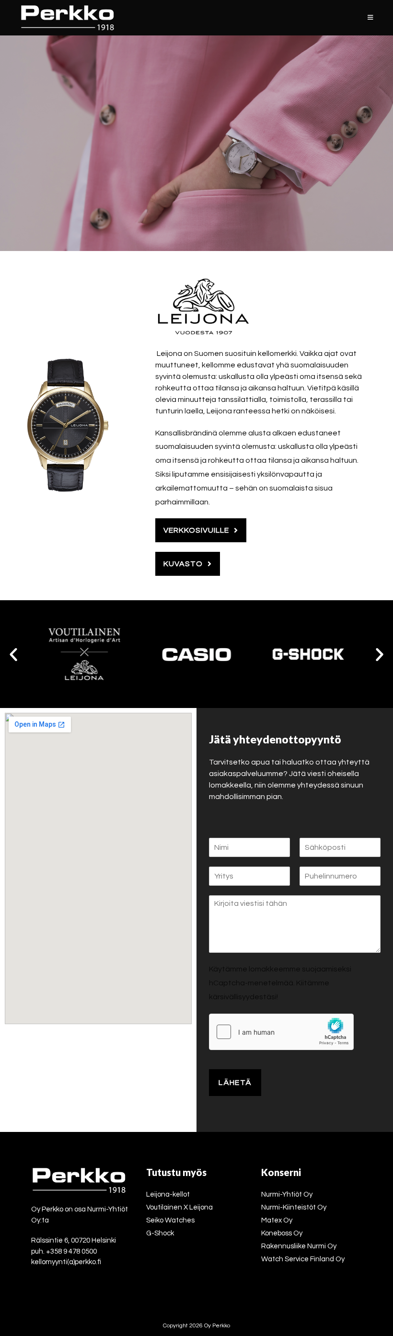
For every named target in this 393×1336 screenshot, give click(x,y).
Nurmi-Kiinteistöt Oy (293, 1207)
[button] (13, 654)
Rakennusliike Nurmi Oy (298, 1246)
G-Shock (160, 1233)
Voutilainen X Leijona (179, 1207)
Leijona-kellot (168, 1194)
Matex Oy (276, 1220)
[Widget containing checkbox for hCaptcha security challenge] (281, 1032)
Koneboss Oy (281, 1233)
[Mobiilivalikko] (370, 17)
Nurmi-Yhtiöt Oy (286, 1194)
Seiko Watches (170, 1220)
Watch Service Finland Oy (303, 1259)
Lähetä (235, 1082)
